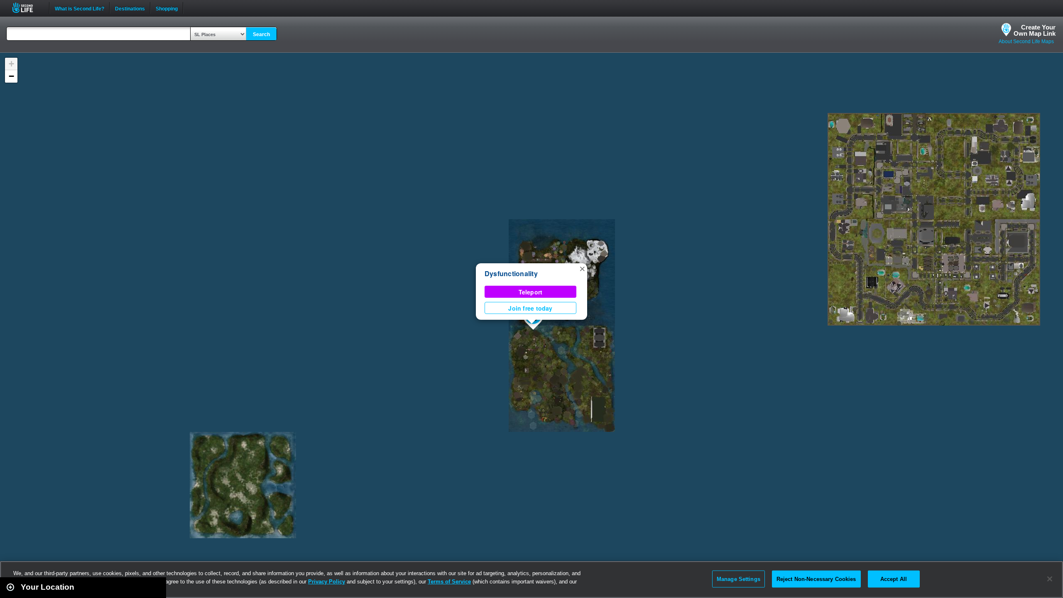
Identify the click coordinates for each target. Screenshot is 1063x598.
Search (261, 34)
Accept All (893, 579)
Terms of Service (449, 581)
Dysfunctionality (511, 273)
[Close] (1050, 579)
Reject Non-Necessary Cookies (816, 579)
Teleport (531, 292)
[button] (582, 268)
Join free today (530, 308)
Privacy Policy (326, 581)
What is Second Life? (79, 8)
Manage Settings (738, 579)
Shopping (167, 8)
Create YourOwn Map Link (1035, 30)
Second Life (27, 7)
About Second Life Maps (1026, 41)
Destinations (130, 8)
